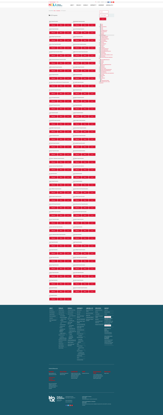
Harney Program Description (77, 173)
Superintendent (51, 314)
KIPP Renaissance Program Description (79, 135)
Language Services (104, 30)
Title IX (78, 357)
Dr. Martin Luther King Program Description (56, 226)
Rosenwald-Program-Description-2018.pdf (55, 51)
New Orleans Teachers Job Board (89, 320)
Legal (102, 27)
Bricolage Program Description (54, 257)
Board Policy (80, 339)
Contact (106, 308)
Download (53, 32)
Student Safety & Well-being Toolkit (80, 327)
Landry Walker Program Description (54, 127)
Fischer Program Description (77, 181)
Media (78, 344)
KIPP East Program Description (54, 150)
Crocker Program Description (77, 226)
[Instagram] (111, 2)
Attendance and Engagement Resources (62, 330)
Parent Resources (61, 314)
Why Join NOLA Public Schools (89, 311)
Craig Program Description (77, 234)
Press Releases (103, 43)
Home (102, 63)
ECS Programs (103, 35)
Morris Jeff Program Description (54, 97)
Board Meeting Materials (80, 341)
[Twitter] (110, 2)
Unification (103, 47)
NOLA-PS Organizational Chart (106, 64)
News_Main (103, 75)
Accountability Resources (105, 59)
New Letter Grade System (81, 319)
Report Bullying (61, 345)
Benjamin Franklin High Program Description (80, 257)
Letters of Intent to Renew (63, 320)
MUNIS (83, 371)
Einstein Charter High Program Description (79, 211)
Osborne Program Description (53, 74)
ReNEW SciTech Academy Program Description (80, 51)
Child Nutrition (61, 343)
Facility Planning (103, 26)
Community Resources (104, 48)
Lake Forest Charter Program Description (79, 127)
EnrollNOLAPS (74, 371)
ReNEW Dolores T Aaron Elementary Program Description (82, 59)
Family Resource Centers (62, 339)
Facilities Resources (72, 329)
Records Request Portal (97, 372)
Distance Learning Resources (106, 70)
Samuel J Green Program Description (55, 44)
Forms (102, 29)
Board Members (103, 71)
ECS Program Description (53, 295)
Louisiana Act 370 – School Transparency (81, 353)
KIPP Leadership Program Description (79, 143)
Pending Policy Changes (105, 80)
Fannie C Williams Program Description (55, 188)
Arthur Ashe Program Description (78, 272)
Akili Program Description (53, 287)
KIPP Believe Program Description (78, 158)
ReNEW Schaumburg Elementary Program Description (57, 59)
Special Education (63, 324)
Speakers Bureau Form (81, 348)
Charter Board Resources (72, 340)
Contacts (102, 32)
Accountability (103, 40)
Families (102, 62)
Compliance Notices (104, 37)
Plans (102, 24)
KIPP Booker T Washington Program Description (56, 158)
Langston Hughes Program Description (79, 120)
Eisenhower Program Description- (78, 219)
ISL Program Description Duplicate (78, 165)
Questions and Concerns (62, 327)
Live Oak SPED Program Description (54, 120)
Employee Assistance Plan (99, 324)
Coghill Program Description (77, 242)
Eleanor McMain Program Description (79, 196)
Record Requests (104, 31)
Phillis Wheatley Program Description (79, 21)
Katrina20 (78, 314)
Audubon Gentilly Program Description (79, 264)
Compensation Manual (89, 317)
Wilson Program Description (53, 21)
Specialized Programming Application (71, 337)
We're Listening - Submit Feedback (81, 322)
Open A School (103, 68)
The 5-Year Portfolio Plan (81, 324)
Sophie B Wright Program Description (55, 36)
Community (103, 77)
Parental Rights (62, 315)
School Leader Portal (104, 49)
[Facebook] (108, 2)
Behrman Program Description (54, 264)
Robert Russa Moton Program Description (79, 44)
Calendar (105, 314)
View (61, 32)
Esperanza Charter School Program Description (80, 188)
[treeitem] (102, 24)
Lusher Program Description (53, 112)
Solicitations (103, 52)
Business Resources (80, 333)
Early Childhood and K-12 (72, 316)
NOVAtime (97, 319)
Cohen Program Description (53, 242)
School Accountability (63, 317)
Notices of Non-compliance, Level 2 (107, 54)
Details (68, 32)
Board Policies (63, 371)
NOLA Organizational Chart (52, 321)
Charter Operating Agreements (106, 69)
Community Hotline (80, 359)
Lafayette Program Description (54, 135)
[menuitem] (72, 5)
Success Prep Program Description (78, 28)
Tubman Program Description (53, 28)
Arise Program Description (53, 280)
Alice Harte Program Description (78, 280)
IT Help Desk (97, 314)
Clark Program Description (53, 249)
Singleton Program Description (78, 36)
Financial (102, 42)
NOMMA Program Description (77, 74)
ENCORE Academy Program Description (55, 196)
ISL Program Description (53, 173)
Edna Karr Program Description (54, 219)
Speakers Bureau (79, 346)
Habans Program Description (53, 181)
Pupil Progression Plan (63, 322)
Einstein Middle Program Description (54, 211)
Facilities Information (104, 36)
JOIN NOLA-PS (89, 308)
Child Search (61, 341)
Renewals (78, 331)
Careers (102, 46)
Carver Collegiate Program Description (79, 249)
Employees (103, 66)
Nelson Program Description (77, 89)
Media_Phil (103, 65)
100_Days (102, 74)
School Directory (70, 314)
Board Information (104, 41)
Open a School (70, 318)
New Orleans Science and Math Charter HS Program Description (59, 82)
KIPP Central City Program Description (79, 150)
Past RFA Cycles (71, 320)
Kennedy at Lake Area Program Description (56, 165)
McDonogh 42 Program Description (78, 97)
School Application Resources (106, 51)
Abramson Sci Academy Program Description (80, 287)
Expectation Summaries (105, 38)
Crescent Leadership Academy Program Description (57, 234)
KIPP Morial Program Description (54, 143)
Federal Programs (70, 342)
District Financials (79, 350)
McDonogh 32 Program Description (54, 105)
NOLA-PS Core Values (89, 313)
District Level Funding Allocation (80, 317)
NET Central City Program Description (55, 89)
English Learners (62, 333)
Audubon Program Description (54, 272)
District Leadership (52, 316)
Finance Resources (72, 328)
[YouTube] (113, 2)
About (102, 76)
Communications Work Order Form (99, 322)
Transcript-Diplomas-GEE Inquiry (62, 337)
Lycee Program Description (77, 105)
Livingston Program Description (78, 112)
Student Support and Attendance (72, 332)
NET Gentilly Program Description (78, 82)
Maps (102, 25)
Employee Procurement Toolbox (99, 317)
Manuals (102, 33)
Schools (102, 60)
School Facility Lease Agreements (71, 345)
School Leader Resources (70, 323)
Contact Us (51, 318)
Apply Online (88, 315)
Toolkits (70, 334)
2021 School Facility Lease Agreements (107, 73)
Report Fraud (107, 371)
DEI (101, 79)
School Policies (103, 53)
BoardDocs (51, 371)
